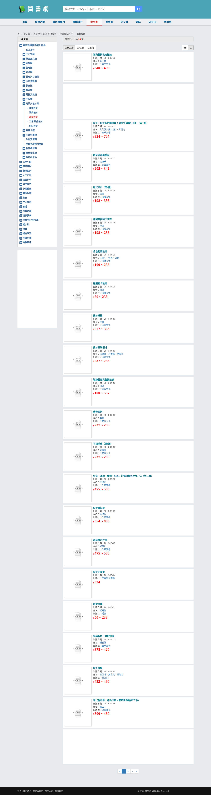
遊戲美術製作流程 (102, 219)
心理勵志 (27, 188)
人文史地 (27, 175)
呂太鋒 (111, 353)
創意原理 (97, 604)
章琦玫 (103, 514)
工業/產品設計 (36, 121)
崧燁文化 (107, 196)
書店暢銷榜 (59, 22)
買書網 (148, 791)
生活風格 (27, 201)
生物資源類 (31, 139)
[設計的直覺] (78, 584)
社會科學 (27, 179)
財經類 (29, 63)
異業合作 (49, 791)
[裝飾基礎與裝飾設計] (78, 392)
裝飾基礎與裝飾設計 (103, 379)
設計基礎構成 (100, 347)
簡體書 (109, 22)
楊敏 (102, 193)
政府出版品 (31, 157)
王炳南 (122, 129)
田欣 (102, 385)
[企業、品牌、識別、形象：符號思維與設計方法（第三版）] (78, 488)
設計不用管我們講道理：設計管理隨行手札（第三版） (121, 123)
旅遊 (25, 206)
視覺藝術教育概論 (102, 54)
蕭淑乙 (121, 674)
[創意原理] (78, 616)
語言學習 (27, 233)
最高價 (91, 47)
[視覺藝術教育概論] (78, 67)
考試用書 (27, 237)
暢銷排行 (78, 22)
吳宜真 (111, 674)
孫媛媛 (103, 353)
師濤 (102, 225)
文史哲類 (30, 54)
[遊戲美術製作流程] (78, 231)
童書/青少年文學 (30, 219)
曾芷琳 (103, 674)
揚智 (104, 613)
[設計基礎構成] (78, 360)
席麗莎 (121, 353)
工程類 (29, 98)
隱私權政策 (38, 791)
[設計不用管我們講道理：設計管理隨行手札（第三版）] (78, 135)
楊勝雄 (103, 642)
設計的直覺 (99, 572)
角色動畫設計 (100, 251)
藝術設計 (27, 170)
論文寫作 (30, 49)
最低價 (80, 47)
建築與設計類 (32, 103)
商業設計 (33, 116)
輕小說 (26, 224)
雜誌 (138, 22)
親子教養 (27, 215)
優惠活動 (40, 22)
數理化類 (30, 130)
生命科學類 (31, 134)
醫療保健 (27, 192)
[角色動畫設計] (78, 264)
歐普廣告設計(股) (108, 129)
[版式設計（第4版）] (78, 199)
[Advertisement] (128, 101)
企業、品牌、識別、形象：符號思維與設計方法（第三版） (123, 475)
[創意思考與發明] (78, 167)
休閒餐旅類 (31, 148)
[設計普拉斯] (78, 520)
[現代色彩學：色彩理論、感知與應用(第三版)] (78, 712)
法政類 (29, 72)
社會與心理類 (32, 76)
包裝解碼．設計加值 (103, 636)
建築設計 (33, 107)
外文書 (124, 22)
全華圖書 (107, 132)
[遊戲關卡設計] (78, 296)
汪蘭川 (103, 257)
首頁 (24, 22)
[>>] (136, 771)
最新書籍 (69, 47)
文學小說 (27, 161)
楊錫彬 (103, 610)
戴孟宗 (103, 706)
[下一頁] (132, 771)
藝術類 (29, 89)
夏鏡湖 (103, 449)
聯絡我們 (59, 791)
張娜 (110, 257)
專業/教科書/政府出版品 (34, 45)
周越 (117, 257)
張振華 (103, 161)
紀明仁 (104, 546)
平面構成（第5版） (103, 443)
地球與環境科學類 (34, 143)
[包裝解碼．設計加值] (78, 648)
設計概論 (97, 315)
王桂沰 (103, 482)
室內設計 (33, 112)
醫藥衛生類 (31, 152)
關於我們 (27, 791)
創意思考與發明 (101, 155)
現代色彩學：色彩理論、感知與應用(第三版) (116, 700)
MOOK (152, 22)
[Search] (138, 9)
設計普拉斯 (99, 507)
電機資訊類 (31, 94)
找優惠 (167, 22)
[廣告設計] (78, 424)
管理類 (29, 67)
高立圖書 (107, 164)
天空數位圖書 (108, 578)
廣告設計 (97, 411)
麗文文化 (107, 63)
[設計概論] (78, 328)
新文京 (106, 677)
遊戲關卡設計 (100, 283)
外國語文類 (31, 58)
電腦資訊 (27, 242)
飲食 (25, 197)
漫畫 (25, 228)
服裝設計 (33, 125)
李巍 (102, 321)
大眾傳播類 (31, 80)
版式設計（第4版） (103, 187)
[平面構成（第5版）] (78, 456)
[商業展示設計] (78, 552)
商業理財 (27, 166)
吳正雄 (103, 60)
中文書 (94, 22)
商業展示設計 (100, 540)
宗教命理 (27, 210)
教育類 (29, 85)
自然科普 (27, 184)
